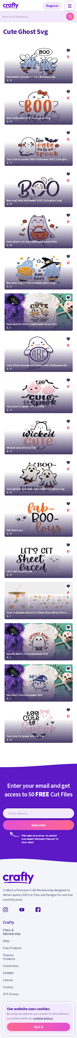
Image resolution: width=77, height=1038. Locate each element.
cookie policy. (43, 1018)
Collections (11, 966)
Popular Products (9, 957)
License (8, 980)
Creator (8, 987)
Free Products (12, 948)
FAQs (6, 941)
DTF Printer (11, 994)
